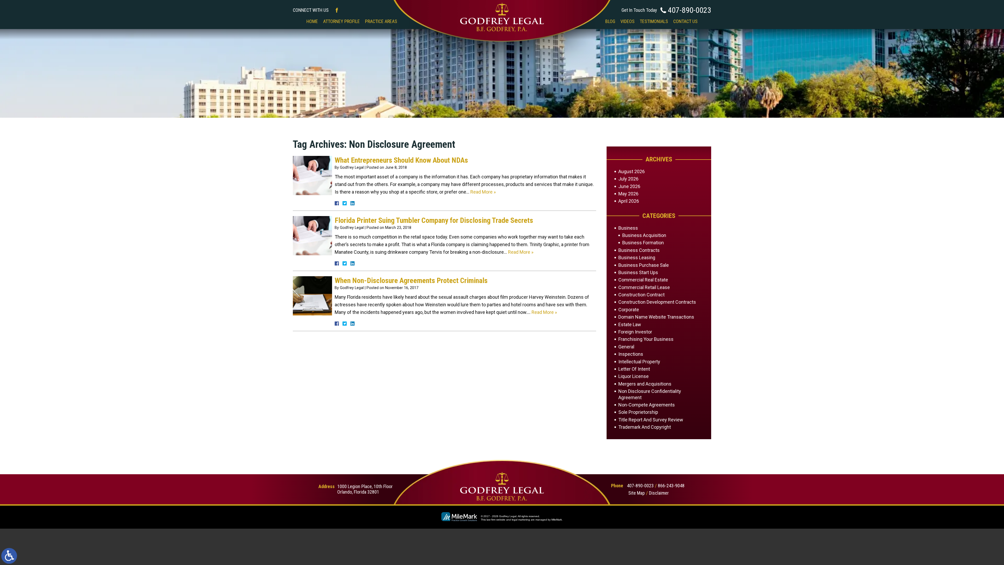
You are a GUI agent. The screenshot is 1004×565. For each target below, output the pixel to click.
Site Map (636, 493)
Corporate (628, 309)
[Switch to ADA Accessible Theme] (9, 556)
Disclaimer (659, 493)
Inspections (630, 354)
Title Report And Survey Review (650, 419)
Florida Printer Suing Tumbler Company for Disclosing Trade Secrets (434, 220)
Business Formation (643, 242)
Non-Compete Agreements (646, 405)
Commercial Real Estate (643, 279)
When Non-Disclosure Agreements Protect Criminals (411, 280)
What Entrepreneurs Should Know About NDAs (401, 160)
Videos (627, 21)
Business (628, 228)
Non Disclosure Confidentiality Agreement (649, 394)
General (626, 346)
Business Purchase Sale (643, 265)
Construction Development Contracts (657, 302)
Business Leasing (636, 257)
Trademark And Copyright (644, 427)
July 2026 (628, 179)
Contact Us (685, 21)
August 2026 (631, 171)
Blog (610, 21)
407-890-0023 (689, 10)
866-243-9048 (671, 485)
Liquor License (633, 376)
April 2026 (628, 201)
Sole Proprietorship (638, 412)
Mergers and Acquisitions (644, 384)
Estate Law (629, 324)
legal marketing (521, 519)
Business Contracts (639, 250)
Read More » (483, 192)
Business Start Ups (638, 272)
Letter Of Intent (634, 369)
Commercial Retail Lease (644, 287)
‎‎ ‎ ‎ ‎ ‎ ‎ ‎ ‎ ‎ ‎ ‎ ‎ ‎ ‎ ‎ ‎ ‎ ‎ (501, 21)
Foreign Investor (635, 332)
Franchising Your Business (646, 339)
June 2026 (629, 186)
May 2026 (628, 193)
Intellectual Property (639, 361)
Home (312, 21)
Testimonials (654, 21)
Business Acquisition (644, 235)
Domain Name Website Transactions (656, 317)
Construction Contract (641, 294)
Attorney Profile (341, 21)
